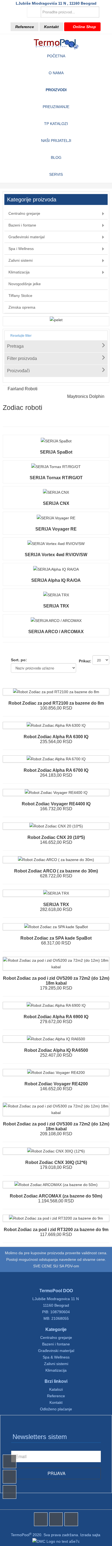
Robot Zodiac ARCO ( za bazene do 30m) (56, 871)
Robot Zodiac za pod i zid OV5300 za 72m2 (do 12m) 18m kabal (56, 1126)
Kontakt (51, 27)
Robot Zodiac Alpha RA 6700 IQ (56, 770)
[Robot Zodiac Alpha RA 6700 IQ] (56, 759)
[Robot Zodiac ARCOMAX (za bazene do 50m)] (56, 1184)
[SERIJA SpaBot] (56, 441)
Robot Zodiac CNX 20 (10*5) (56, 837)
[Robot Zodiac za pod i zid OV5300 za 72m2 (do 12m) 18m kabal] (56, 1106)
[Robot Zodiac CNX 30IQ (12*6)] (56, 1151)
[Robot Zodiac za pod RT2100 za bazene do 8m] (56, 692)
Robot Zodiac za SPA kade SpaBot (56, 938)
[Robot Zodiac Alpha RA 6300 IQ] (56, 725)
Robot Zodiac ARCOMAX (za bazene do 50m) (56, 1196)
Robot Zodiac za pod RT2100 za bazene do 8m (56, 703)
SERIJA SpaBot (56, 452)
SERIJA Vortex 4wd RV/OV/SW (56, 554)
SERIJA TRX (56, 606)
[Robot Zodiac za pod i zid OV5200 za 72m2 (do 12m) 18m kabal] (56, 960)
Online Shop (84, 27)
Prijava (56, 1473)
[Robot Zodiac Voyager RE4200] (56, 1072)
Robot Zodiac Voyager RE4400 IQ (56, 804)
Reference (24, 27)
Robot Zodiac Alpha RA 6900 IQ (56, 1016)
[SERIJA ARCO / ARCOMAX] (56, 620)
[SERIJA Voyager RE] (56, 518)
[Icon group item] (41, 1519)
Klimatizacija (56, 1370)
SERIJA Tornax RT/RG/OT (56, 477)
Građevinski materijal (56, 1350)
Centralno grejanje (56, 1337)
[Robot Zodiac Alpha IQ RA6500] (56, 1039)
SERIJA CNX (56, 503)
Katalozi (56, 1389)
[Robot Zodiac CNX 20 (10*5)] (56, 826)
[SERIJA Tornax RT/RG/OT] (56, 466)
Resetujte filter (21, 336)
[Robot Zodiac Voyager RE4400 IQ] (56, 792)
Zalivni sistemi (56, 1364)
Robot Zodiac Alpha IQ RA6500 (56, 1050)
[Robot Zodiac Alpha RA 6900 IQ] (56, 1005)
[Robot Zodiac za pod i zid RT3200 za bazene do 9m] (56, 1218)
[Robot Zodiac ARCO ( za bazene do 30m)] (56, 859)
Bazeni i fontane (56, 1344)
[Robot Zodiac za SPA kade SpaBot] (56, 927)
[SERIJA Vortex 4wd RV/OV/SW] (56, 543)
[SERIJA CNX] (56, 492)
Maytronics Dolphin (85, 396)
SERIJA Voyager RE (56, 529)
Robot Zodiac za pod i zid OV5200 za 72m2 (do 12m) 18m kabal (56, 980)
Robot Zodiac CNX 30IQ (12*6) (56, 1162)
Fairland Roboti (23, 388)
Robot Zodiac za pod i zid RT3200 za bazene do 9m (56, 1229)
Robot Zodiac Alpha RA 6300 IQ (56, 736)
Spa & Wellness (56, 1357)
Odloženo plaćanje (56, 1409)
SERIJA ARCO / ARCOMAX (56, 631)
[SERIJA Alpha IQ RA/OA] (56, 569)
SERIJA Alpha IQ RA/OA (56, 580)
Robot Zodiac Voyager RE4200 (56, 1084)
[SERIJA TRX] (56, 595)
